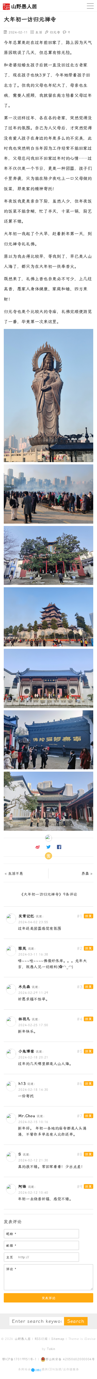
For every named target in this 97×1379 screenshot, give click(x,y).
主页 (9, 1257)
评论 (11, 1269)
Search (75, 1321)
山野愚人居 (23, 1339)
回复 (88, 916)
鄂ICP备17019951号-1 (19, 1359)
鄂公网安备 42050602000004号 (70, 1359)
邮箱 (11, 1245)
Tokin (51, 1349)
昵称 (11, 1234)
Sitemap (57, 1339)
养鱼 (85, 873)
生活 (38, 32)
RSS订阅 (41, 1339)
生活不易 (15, 873)
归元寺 (55, 32)
